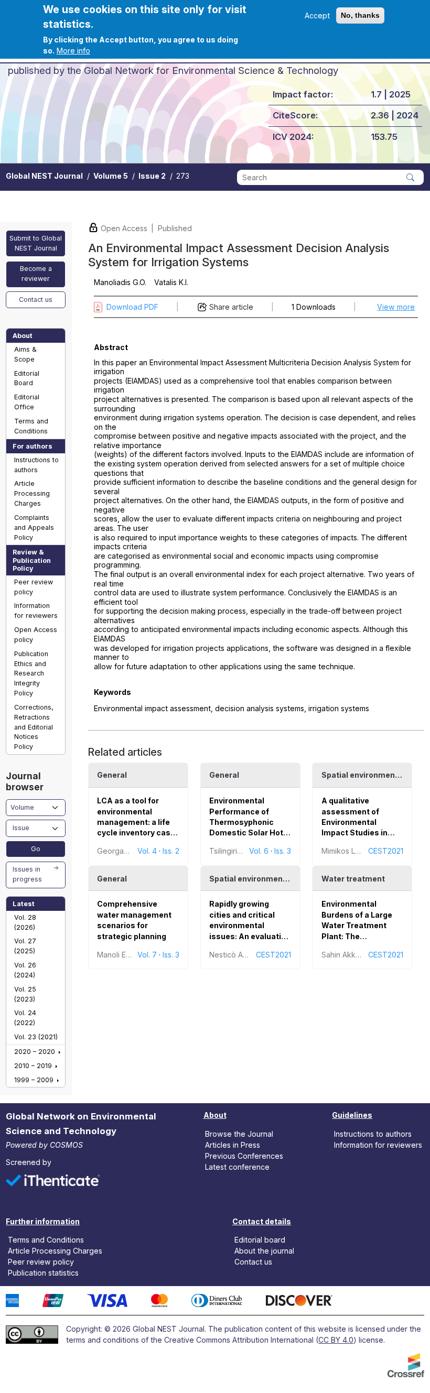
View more (396, 306)
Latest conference (237, 1166)
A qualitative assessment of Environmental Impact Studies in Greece (354, 822)
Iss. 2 (171, 850)
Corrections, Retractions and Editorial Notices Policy (33, 726)
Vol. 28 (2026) (25, 922)
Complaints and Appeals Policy (34, 527)
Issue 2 (152, 175)
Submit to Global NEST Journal (35, 243)
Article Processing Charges (32, 493)
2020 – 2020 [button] (35, 1051)
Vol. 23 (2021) (36, 1037)
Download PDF (132, 306)
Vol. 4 (147, 850)
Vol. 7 (147, 954)
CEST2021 (385, 850)
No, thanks (360, 15)
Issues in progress (27, 874)
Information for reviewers (36, 610)
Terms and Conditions (31, 426)
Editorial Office (26, 402)
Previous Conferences (244, 1155)
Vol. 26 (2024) (25, 970)
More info (73, 50)
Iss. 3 (282, 850)
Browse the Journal (239, 1133)
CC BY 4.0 (335, 1339)
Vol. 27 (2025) (25, 946)
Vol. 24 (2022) (25, 1018)
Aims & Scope (25, 354)
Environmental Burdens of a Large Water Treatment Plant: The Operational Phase (356, 925)
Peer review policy (33, 587)
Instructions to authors (36, 465)
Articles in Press (232, 1144)
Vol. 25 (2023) (25, 994)
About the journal (264, 1250)
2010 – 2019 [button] (34, 1066)
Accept (317, 15)
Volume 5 (110, 175)
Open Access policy (35, 635)
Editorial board (259, 1239)
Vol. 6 (258, 850)
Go (35, 849)
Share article (231, 306)
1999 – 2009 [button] (35, 1080)
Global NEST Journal (44, 175)
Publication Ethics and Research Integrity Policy (31, 673)
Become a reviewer (36, 273)
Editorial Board (26, 378)
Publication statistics (43, 1272)
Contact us (35, 299)
